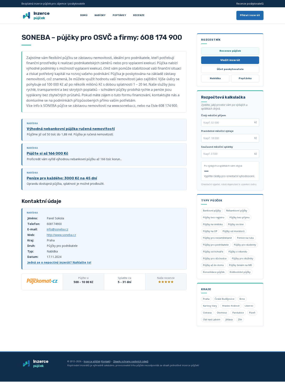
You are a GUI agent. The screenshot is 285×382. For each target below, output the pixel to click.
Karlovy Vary (210, 305)
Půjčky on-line (236, 224)
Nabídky (100, 15)
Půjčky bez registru (213, 217)
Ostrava (207, 312)
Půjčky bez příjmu (240, 217)
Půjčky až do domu (213, 265)
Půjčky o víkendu (237, 251)
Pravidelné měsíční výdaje (217, 130)
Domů (83, 15)
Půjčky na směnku (213, 224)
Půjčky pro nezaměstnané (217, 237)
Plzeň (252, 312)
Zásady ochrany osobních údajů (130, 361)
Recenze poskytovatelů (250, 3)
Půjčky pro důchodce (215, 258)
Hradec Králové (231, 305)
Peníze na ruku (245, 237)
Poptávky (119, 15)
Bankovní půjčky (212, 210)
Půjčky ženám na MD (240, 265)
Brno (242, 298)
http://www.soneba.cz (61, 235)
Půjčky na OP (210, 231)
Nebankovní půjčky (236, 210)
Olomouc (222, 312)
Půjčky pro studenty (245, 244)
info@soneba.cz (57, 229)
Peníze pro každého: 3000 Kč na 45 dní (62, 178)
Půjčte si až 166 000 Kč (47, 153)
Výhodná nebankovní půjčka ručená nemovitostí (71, 129)
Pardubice (238, 312)
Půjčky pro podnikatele (216, 244)
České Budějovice (224, 298)
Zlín (240, 319)
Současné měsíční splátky (217, 146)
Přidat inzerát (250, 15)
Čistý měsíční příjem (213, 115)
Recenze (138, 15)
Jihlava (229, 319)
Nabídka (215, 78)
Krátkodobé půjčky (240, 271)
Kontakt (105, 361)
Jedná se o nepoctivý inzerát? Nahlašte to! (59, 262)
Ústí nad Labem (211, 319)
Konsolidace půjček (213, 271)
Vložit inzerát (230, 60)
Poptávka (245, 78)
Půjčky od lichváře (213, 251)
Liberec (249, 305)
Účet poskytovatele (230, 69)
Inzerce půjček (92, 361)
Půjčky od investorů (234, 231)
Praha (206, 298)
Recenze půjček (230, 50)
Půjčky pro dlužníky (242, 258)
